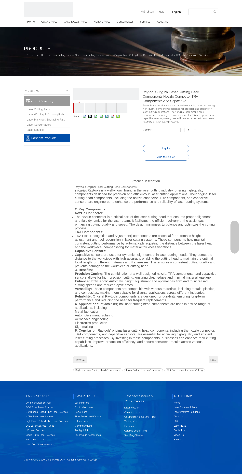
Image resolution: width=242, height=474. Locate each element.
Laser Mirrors (82, 402)
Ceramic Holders (133, 412)
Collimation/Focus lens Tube (140, 417)
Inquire (166, 148)
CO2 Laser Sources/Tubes (40, 425)
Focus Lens (81, 412)
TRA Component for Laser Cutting (185, 370)
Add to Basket (166, 157)
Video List (179, 435)
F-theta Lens (81, 421)
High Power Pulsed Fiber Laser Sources (47, 421)
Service (177, 439)
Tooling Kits (130, 421)
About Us (179, 416)
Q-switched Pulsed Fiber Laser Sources (47, 412)
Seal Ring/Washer (134, 435)
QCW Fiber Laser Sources (39, 407)
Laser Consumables (39, 124)
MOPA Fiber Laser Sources (40, 416)
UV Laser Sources (35, 430)
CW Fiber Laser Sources (39, 402)
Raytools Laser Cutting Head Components (97, 370)
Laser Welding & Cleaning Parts (46, 114)
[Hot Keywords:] (215, 12)
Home (177, 402)
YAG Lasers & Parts (36, 439)
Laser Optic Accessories (88, 435)
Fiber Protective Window (88, 416)
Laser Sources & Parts (185, 407)
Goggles (129, 426)
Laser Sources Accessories (40, 444)
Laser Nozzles (132, 407)
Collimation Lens (84, 407)
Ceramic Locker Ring (135, 430)
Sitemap (92, 459)
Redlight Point (82, 430)
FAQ (176, 421)
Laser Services (35, 129)
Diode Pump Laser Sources (40, 435)
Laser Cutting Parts (38, 109)
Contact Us (179, 430)
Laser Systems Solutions (187, 412)
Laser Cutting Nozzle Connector (143, 370)
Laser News (180, 425)
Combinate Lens (83, 425)
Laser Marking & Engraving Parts (46, 119)
